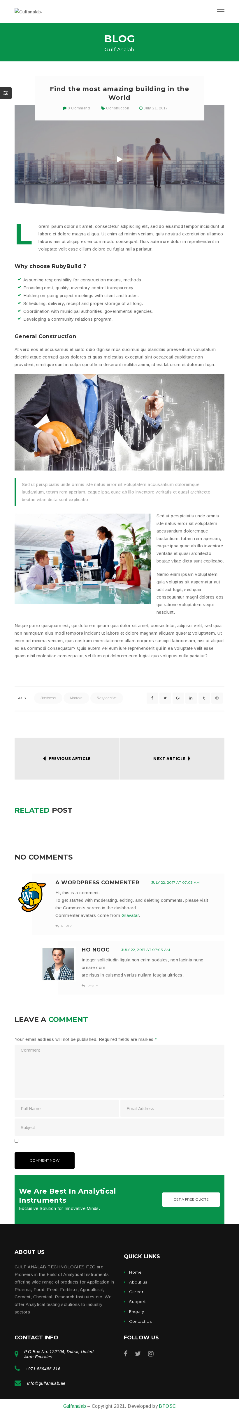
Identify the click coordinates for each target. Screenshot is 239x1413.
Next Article (169, 758)
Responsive (107, 698)
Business (48, 698)
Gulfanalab (75, 1406)
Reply (66, 926)
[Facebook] (126, 1353)
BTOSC (167, 1406)
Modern (76, 698)
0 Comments (78, 108)
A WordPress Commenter (97, 882)
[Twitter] (138, 1353)
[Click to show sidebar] (6, 93)
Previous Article (70, 758)
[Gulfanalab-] (29, 11)
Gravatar (130, 915)
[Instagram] (151, 1353)
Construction (117, 108)
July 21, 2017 (156, 108)
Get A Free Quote (191, 1199)
